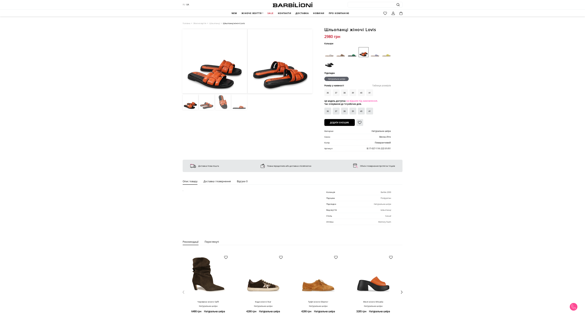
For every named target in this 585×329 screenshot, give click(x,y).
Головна (186, 23)
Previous (186, 61)
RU (184, 5)
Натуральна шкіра (336, 78)
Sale (271, 13)
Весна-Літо (385, 136)
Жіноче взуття (251, 13)
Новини (318, 13)
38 (344, 111)
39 (353, 111)
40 (361, 111)
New (234, 13)
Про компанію (339, 13)
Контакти (284, 13)
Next (308, 61)
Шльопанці (214, 23)
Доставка (302, 13)
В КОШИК (339, 122)
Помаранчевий (383, 142)
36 (328, 111)
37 (336, 111)
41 (370, 111)
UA (187, 5)
